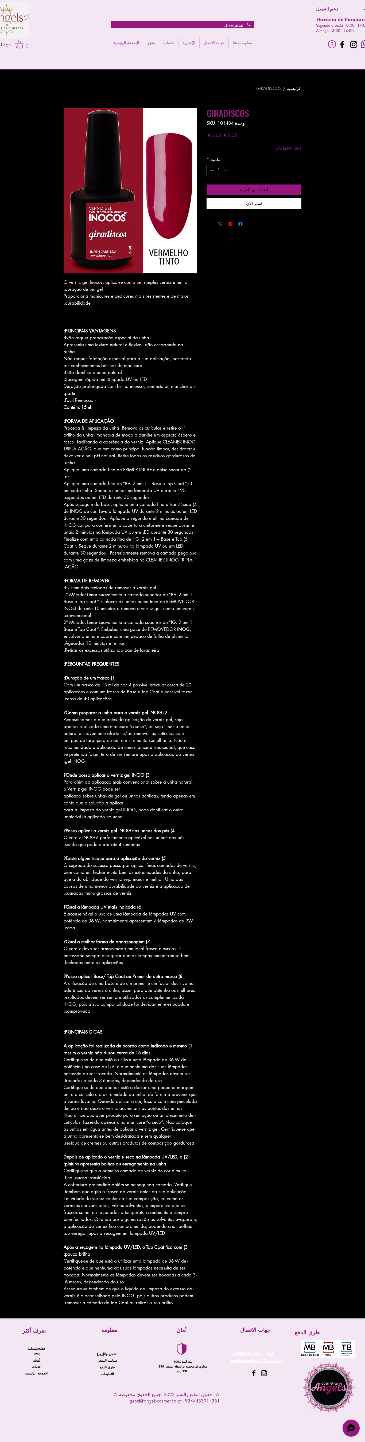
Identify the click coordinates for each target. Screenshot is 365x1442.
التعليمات (107, 1374)
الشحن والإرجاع (107, 1353)
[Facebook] (342, 44)
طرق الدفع (107, 1367)
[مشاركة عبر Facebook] (240, 224)
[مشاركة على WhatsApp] (220, 224)
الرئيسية (294, 88)
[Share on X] (210, 224)
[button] (24, 44)
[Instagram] (353, 44)
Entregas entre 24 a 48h (226, 143)
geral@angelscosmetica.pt (155, 1401)
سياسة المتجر (107, 1360)
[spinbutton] (219, 170)
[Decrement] (227, 170)
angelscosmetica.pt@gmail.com (257, 1360)
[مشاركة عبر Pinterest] (230, 224)
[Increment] (211, 170)
